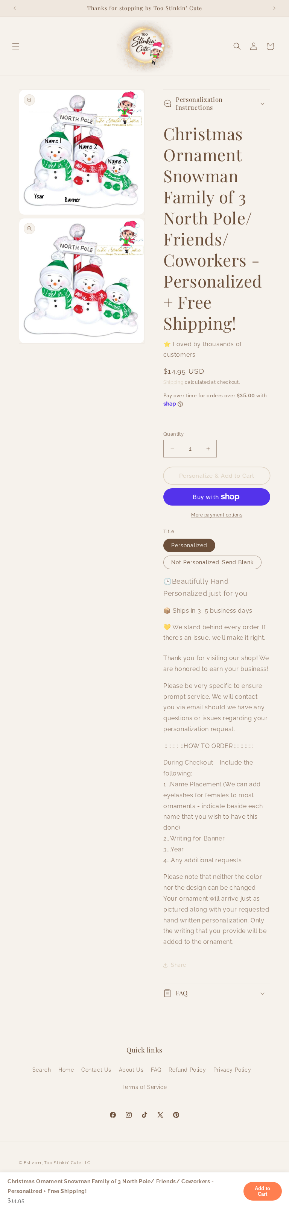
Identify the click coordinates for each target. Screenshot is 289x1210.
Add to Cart (262, 1191)
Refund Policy (187, 1070)
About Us (131, 1070)
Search (41, 1070)
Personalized (189, 545)
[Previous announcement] (14, 8)
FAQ (156, 1070)
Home (66, 1070)
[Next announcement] (274, 8)
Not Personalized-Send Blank (212, 562)
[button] (16, 46)
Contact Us (96, 1070)
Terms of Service (144, 1087)
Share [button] (178, 965)
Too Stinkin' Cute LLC (67, 1162)
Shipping (173, 382)
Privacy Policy (232, 1070)
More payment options (216, 515)
